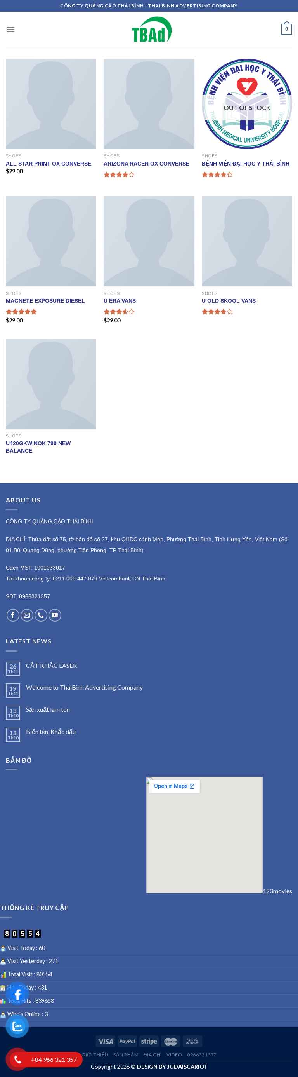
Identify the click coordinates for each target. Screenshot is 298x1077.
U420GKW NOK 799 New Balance (38, 447)
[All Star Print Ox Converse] (51, 104)
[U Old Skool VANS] (247, 241)
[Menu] (10, 29)
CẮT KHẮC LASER (51, 665)
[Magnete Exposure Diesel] (51, 241)
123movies (277, 890)
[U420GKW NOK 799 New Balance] (51, 384)
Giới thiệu (95, 1055)
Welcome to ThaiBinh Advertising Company (84, 687)
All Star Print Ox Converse (48, 163)
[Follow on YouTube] (55, 615)
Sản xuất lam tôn (48, 709)
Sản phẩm (126, 1055)
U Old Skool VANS (229, 301)
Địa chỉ (153, 1055)
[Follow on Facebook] (13, 615)
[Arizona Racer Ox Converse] (149, 104)
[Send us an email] (27, 615)
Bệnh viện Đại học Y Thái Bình (245, 163)
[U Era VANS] (149, 241)
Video (174, 1055)
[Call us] (41, 615)
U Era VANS (120, 301)
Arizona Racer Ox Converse (146, 163)
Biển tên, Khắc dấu (51, 731)
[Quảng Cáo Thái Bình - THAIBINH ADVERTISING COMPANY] (152, 29)
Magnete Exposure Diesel (45, 301)
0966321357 (202, 1055)
